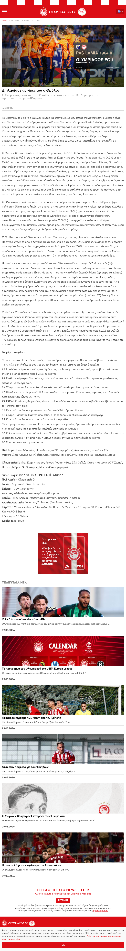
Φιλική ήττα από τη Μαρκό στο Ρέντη (25, 619)
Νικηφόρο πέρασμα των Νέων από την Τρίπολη (31, 718)
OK (63, 945)
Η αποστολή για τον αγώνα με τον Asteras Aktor (31, 865)
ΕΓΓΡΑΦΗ (63, 900)
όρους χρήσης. (100, 911)
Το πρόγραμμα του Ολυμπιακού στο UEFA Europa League (37, 668)
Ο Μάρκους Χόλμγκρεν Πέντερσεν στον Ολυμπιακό (33, 816)
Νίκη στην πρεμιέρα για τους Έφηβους (25, 767)
